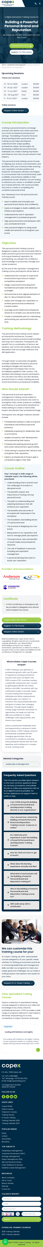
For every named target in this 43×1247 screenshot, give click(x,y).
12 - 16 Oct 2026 (10, 84)
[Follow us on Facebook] (3, 1096)
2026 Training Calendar (11, 1231)
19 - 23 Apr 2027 (11, 87)
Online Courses (7, 1109)
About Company (8, 1178)
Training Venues (8, 1115)
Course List (6, 1189)
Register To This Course (21, 52)
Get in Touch (7, 1180)
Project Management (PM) (12, 1159)
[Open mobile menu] (39, 3)
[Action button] (18, 1214)
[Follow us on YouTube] (15, 1096)
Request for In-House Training (17, 983)
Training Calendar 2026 (11, 1120)
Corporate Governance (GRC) (13, 1153)
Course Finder (7, 1106)
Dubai (4, 1133)
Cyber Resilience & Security (12, 1165)
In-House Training (8, 1118)
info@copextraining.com (16, 1081)
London (4, 1136)
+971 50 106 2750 (20, 1078)
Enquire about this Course (15, 620)
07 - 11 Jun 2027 (10, 91)
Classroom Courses (9, 1112)
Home (4, 65)
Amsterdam (6, 1139)
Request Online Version (14, 110)
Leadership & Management (16, 65)
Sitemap (5, 1186)
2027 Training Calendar (11, 1234)
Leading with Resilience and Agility (19, 1032)
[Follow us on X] (7, 1096)
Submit (7, 1219)
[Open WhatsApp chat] (5, 1242)
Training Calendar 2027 (11, 1123)
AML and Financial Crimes (11, 1162)
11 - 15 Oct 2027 (10, 98)
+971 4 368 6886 (11, 1076)
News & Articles (7, 1183)
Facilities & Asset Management (14, 1168)
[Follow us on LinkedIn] (11, 1096)
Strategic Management (11, 1156)
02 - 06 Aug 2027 (11, 95)
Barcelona (5, 1142)
